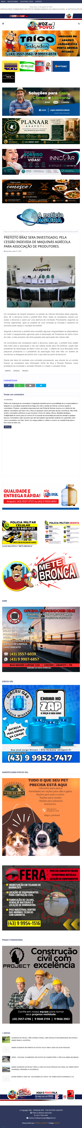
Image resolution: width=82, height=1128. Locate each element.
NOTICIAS (16, 370)
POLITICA (25, 370)
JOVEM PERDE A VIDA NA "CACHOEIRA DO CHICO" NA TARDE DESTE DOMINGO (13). (42, 1076)
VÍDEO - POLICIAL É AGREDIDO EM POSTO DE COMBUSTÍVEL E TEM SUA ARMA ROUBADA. (45, 1057)
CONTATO (38, 1)
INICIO (3, 1)
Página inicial (8, 231)
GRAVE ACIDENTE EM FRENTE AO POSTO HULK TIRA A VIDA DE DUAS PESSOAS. (40, 1047)
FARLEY (57, 1123)
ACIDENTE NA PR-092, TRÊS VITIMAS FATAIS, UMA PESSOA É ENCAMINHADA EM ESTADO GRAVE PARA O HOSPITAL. (44, 1039)
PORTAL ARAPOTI (41, 1123)
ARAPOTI (15, 231)
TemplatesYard (3, 1126)
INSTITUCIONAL (12, 1)
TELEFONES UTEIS (26, 1)
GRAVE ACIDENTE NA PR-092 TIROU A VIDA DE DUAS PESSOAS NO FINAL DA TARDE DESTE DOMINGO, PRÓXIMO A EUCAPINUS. (45, 1068)
